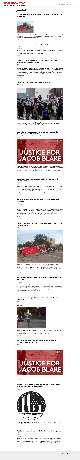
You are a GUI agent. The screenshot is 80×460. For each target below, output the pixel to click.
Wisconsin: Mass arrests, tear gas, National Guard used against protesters (38, 200)
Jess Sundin (20, 84)
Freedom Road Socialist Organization (26, 18)
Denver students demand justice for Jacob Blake (33, 45)
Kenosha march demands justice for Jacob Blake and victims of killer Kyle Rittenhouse (39, 224)
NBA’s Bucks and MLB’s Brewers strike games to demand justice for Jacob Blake (39, 278)
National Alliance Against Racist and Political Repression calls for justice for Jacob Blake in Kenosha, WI (38, 385)
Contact (16, 454)
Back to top (66, 455)
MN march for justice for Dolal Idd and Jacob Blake (33, 82)
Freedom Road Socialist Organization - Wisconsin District (30, 135)
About (58, 4)
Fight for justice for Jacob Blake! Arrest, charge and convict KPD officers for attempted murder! (38, 341)
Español (69, 4)
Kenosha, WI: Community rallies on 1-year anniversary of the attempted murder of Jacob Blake (37, 61)
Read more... (19, 39)
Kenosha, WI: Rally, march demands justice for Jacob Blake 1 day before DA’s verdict (38, 180)
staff (19, 47)
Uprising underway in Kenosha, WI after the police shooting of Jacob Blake (39, 432)
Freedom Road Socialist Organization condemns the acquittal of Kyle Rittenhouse (39, 15)
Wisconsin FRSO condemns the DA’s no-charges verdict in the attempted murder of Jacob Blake (37, 133)
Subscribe (63, 4)
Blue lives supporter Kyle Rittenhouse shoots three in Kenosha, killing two (38, 298)
